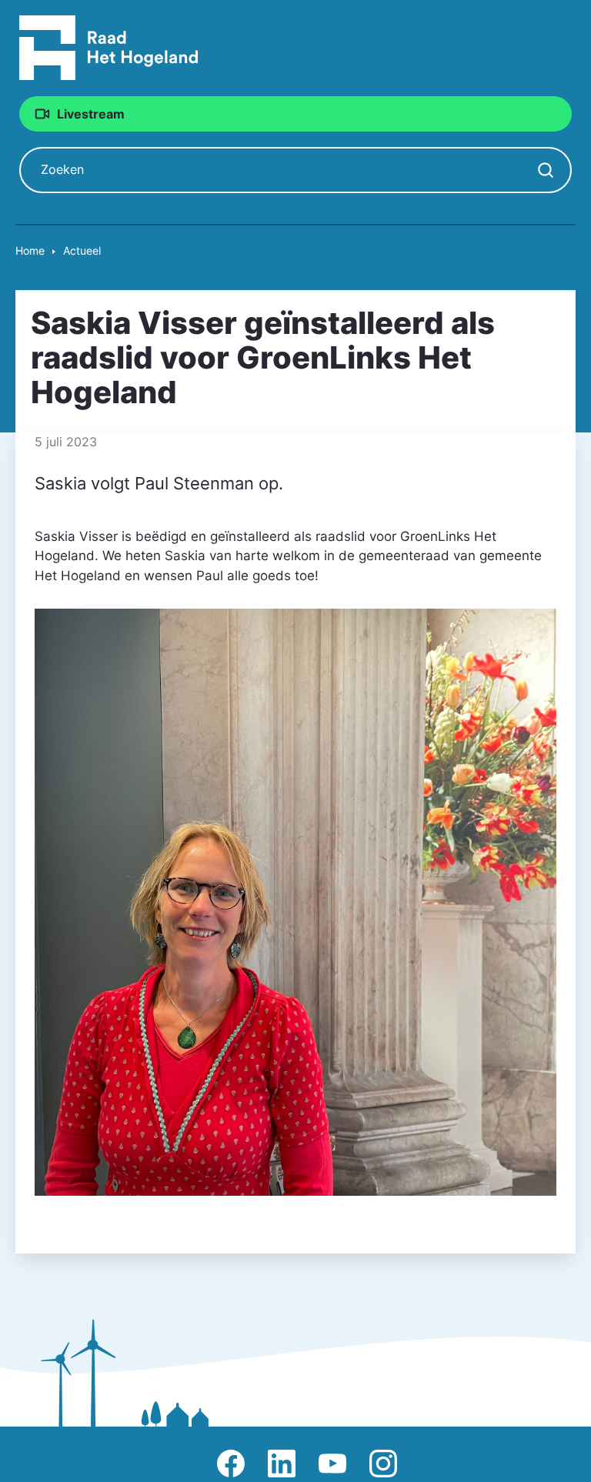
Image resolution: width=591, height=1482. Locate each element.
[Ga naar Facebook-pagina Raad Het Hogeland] (231, 1463)
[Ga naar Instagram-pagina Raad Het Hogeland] (383, 1463)
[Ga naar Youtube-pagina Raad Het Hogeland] (332, 1463)
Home (30, 250)
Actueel (82, 250)
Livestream (91, 114)
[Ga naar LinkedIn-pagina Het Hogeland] (282, 1463)
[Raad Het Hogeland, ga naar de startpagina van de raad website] (109, 47)
